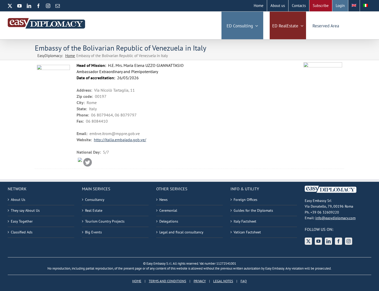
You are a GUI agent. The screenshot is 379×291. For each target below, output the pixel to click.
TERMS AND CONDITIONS (167, 281)
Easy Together (22, 221)
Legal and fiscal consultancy (181, 232)
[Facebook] (338, 241)
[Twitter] (308, 241)
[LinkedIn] (328, 241)
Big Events (93, 232)
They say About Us (25, 210)
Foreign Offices (245, 199)
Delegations (168, 221)
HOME (136, 281)
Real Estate (93, 210)
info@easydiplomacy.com (335, 218)
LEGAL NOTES (223, 281)
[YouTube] (318, 241)
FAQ (244, 281)
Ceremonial (168, 210)
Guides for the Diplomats (253, 210)
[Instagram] (348, 241)
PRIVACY (200, 281)
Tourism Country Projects (105, 221)
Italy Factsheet (245, 221)
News (163, 199)
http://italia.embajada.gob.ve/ (120, 139)
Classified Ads (21, 232)
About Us (18, 199)
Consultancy (94, 199)
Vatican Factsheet (247, 232)
